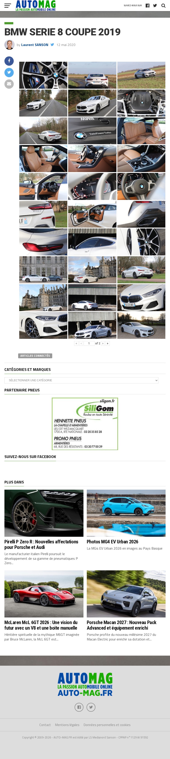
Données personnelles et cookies (107, 724)
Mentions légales (67, 724)
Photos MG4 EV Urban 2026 (112, 541)
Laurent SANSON (34, 44)
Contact (45, 724)
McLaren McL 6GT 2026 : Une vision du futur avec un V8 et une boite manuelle (40, 625)
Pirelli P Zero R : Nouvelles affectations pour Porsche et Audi (41, 544)
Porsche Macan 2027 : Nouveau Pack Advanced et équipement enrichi (121, 625)
